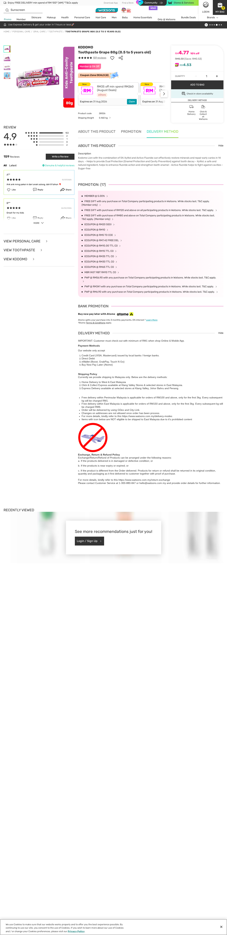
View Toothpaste (20, 250)
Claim (132, 101)
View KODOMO (16, 259)
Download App (111, 3)
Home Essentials (142, 17)
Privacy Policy (76, 931)
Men (114, 17)
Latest (12, 165)
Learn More (151, 320)
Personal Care (82, 17)
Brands (211, 17)
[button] (220, 7)
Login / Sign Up (87, 541)
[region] (113, 927)
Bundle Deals (188, 17)
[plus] (217, 76)
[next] (164, 93)
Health (65, 17)
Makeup (51, 17)
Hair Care (101, 17)
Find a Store (128, 3)
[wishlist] (112, 58)
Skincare (36, 17)
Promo (7, 19)
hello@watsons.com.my (152, 483)
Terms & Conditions (95, 323)
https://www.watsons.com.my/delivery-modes (147, 416)
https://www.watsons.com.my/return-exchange (144, 479)
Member (21, 19)
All (5, 165)
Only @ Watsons (166, 19)
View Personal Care (22, 241)
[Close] (221, 927)
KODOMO (85, 47)
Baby (125, 17)
